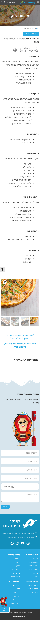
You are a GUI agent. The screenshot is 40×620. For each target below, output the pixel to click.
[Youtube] (22, 543)
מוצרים (33, 28)
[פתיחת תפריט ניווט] (38, 2)
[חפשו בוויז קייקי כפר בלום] (2, 2)
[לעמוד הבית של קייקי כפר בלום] (28, 2)
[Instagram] (17, 543)
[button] (5, 282)
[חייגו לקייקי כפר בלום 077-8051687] (5, 2)
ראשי (37, 28)
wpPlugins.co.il (18, 616)
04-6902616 (11, 2)
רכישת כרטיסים (4, 609)
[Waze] (28, 543)
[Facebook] (12, 543)
